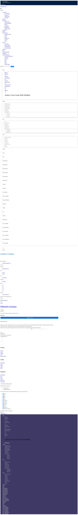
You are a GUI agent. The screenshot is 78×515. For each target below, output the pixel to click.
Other (5, 61)
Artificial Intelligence (8, 23)
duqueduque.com (6, 268)
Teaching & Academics (6, 54)
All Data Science (7, 21)
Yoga (5, 41)
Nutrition (6, 39)
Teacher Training (7, 64)
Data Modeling (7, 27)
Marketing (4, 49)
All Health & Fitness (8, 34)
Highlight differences (7, 389)
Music (3, 50)
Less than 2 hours (6, 294)
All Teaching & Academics (9, 56)
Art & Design (5, 12)
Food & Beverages (7, 46)
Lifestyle (4, 42)
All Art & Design (7, 13)
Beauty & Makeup (7, 45)
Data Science (4, 20)
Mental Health (7, 38)
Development (5, 30)
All (4, 272)
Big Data (6, 24)
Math (5, 60)
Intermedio (5, 277)
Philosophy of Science (8, 306)
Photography (4, 53)
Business (4, 19)
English (4, 281)
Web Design (6, 17)
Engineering (6, 57)
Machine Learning (7, 28)
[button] (41, 98)
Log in (1, 4)
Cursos (4, 249)
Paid (4, 273)
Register (3, 4)
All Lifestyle (6, 43)
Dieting (6, 35)
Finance (4, 31)
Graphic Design (7, 16)
